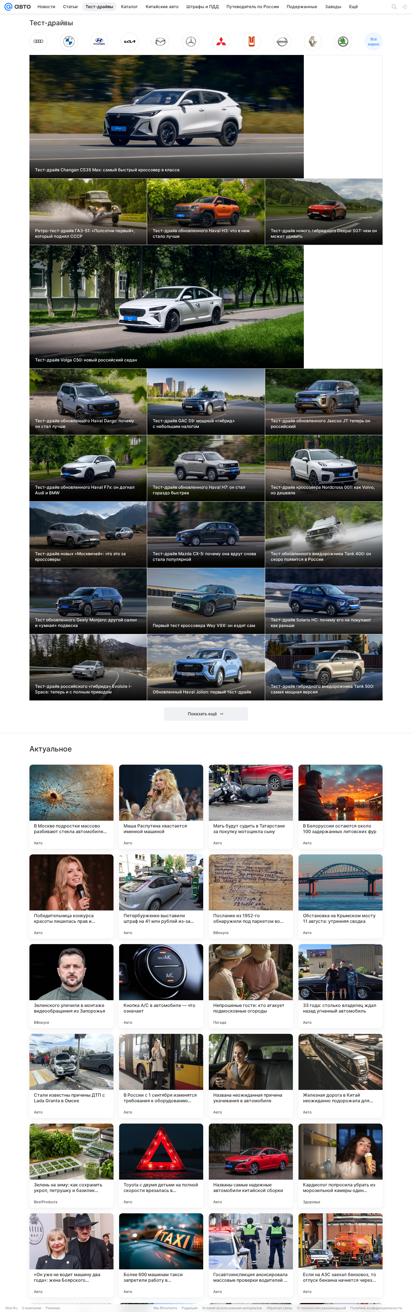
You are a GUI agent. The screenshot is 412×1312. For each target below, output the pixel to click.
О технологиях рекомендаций (321, 1308)
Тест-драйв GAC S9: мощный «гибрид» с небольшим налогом (194, 423)
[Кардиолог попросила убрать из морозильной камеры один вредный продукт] (340, 1166)
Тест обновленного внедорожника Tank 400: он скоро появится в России (321, 556)
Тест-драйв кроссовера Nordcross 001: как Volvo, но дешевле (323, 490)
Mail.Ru (11, 1308)
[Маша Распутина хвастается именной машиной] (161, 807)
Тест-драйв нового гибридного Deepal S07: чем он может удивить (324, 233)
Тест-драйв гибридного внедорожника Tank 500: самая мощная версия (322, 689)
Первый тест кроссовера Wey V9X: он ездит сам (204, 625)
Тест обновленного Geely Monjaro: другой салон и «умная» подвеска (86, 622)
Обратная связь (280, 1308)
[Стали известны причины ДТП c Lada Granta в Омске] (71, 1076)
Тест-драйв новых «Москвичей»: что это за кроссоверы (80, 556)
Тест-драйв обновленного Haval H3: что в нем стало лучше (201, 233)
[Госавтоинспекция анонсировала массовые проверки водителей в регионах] (251, 1255)
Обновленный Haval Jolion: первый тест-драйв (202, 692)
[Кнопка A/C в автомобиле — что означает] (161, 986)
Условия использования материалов (232, 1308)
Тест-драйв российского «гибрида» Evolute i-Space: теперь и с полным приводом (83, 689)
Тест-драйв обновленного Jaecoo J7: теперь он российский (320, 423)
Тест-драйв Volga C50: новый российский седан (86, 360)
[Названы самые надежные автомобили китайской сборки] (251, 1166)
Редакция (190, 1308)
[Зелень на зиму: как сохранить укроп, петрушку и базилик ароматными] (71, 1166)
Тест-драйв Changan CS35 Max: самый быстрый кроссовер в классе (107, 169)
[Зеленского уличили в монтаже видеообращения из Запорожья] (71, 986)
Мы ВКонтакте (165, 1308)
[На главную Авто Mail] (21, 6)
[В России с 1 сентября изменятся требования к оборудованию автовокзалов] (161, 1076)
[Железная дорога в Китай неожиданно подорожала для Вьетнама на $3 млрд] (340, 1076)
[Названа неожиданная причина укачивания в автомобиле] (251, 1076)
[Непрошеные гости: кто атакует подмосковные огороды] (251, 986)
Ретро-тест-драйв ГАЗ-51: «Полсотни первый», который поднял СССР (85, 233)
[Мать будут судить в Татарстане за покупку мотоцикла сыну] (251, 807)
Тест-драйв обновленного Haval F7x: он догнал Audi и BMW (85, 490)
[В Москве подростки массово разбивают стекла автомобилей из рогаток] (71, 807)
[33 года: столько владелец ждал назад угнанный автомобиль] (340, 986)
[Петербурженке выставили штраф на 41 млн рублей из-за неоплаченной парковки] (161, 896)
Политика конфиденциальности (376, 1308)
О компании (31, 1308)
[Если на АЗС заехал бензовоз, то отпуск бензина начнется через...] (340, 1255)
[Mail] (8, 6)
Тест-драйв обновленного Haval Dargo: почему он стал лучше (84, 423)
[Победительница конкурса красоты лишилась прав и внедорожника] (71, 896)
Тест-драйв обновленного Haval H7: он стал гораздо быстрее (199, 490)
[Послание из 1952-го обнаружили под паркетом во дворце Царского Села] (251, 896)
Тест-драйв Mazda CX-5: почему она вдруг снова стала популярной (204, 556)
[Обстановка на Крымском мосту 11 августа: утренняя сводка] (340, 896)
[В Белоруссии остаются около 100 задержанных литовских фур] (340, 807)
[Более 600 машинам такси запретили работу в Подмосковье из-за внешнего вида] (161, 1255)
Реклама (53, 1308)
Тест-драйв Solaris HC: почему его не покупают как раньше (321, 622)
